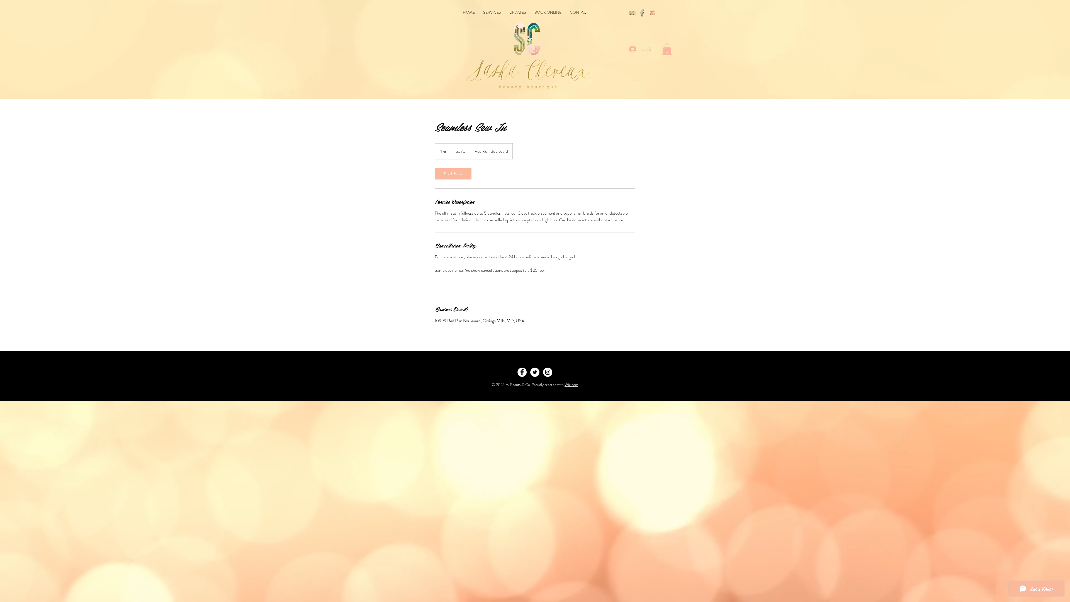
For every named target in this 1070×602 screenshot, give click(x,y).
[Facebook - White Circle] (522, 372)
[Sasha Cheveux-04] (642, 12)
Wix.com (571, 384)
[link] (453, 173)
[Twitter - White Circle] (534, 372)
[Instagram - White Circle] (547, 372)
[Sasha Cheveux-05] (652, 12)
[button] (667, 49)
